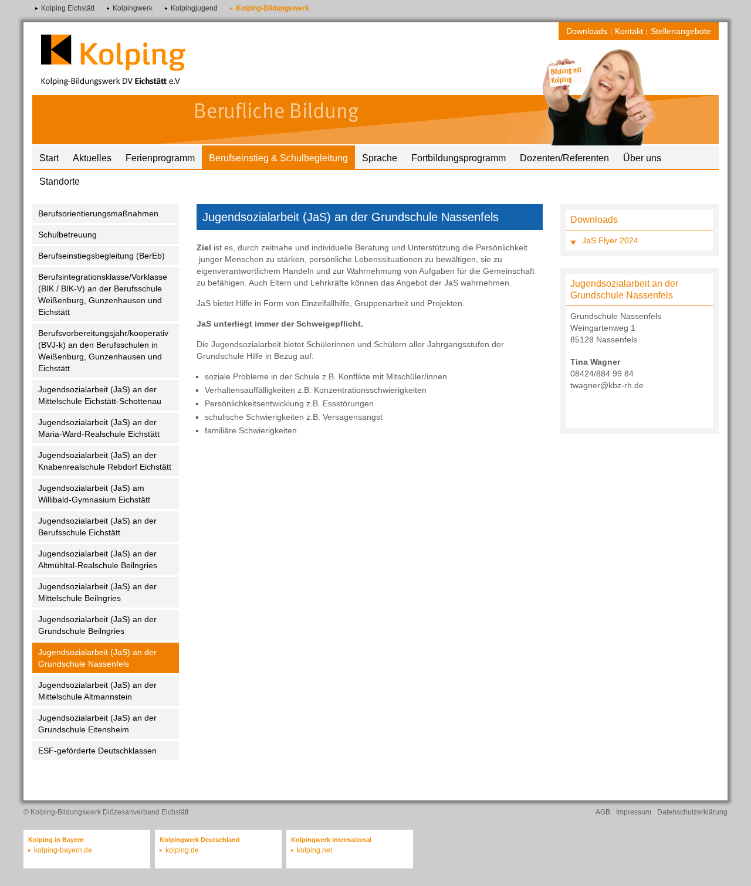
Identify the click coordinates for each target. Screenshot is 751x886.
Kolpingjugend (194, 8)
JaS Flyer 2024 (610, 240)
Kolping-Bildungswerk (272, 8)
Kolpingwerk (133, 8)
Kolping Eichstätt (67, 8)
